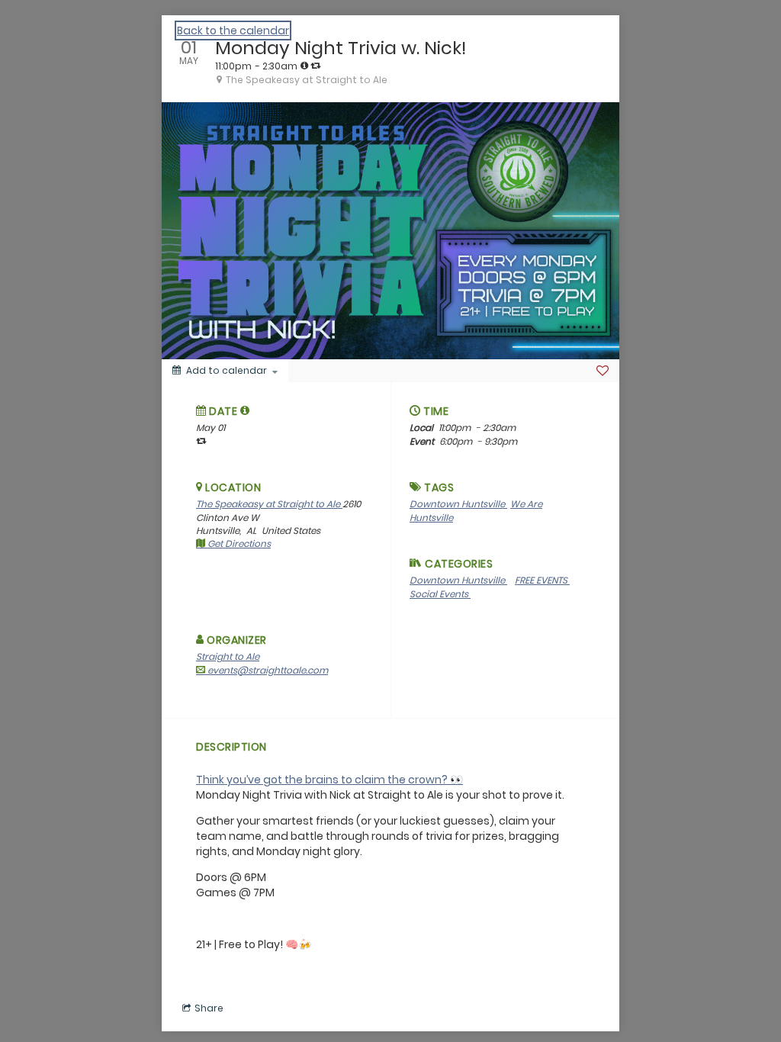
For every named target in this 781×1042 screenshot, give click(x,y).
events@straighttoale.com (266, 670)
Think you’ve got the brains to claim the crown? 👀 (329, 779)
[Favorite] (602, 371)
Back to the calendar (233, 30)
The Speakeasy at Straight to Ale (269, 503)
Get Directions (238, 543)
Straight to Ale (227, 656)
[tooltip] (304, 65)
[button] (245, 410)
